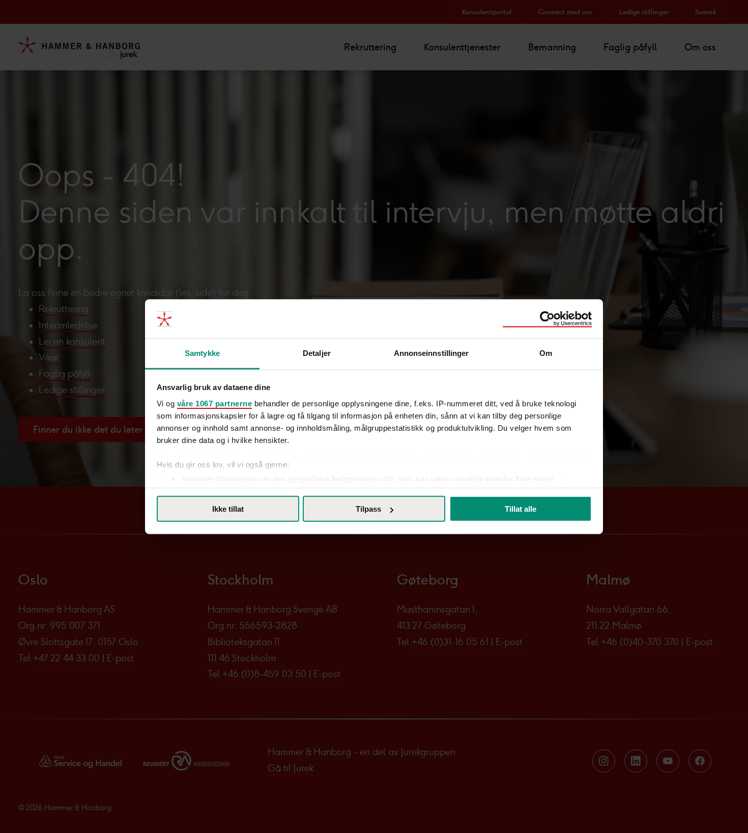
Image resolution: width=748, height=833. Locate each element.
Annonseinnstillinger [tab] (431, 353)
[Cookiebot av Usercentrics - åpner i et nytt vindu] (547, 319)
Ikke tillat (228, 509)
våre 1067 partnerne (214, 403)
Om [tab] (545, 353)
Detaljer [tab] (317, 353)
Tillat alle (520, 509)
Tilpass (368, 509)
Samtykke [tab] (202, 353)
